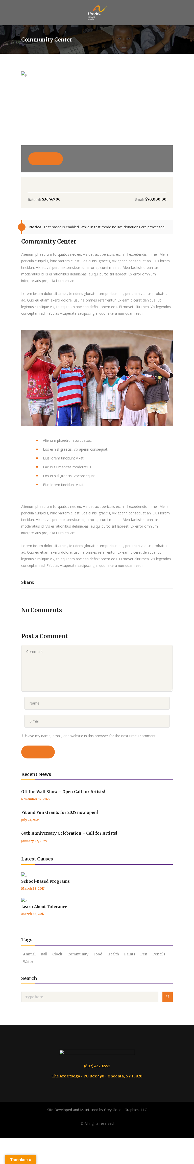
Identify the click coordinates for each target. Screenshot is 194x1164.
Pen (143, 954)
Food (97, 954)
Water (28, 961)
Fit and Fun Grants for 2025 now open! (59, 812)
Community (77, 954)
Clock (57, 954)
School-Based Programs (45, 881)
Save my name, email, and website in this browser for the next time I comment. (91, 735)
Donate (46, 158)
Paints (129, 954)
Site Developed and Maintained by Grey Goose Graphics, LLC (97, 1109)
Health (113, 954)
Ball (44, 954)
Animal (29, 954)
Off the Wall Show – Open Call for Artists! (63, 791)
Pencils (158, 954)
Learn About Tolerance (44, 906)
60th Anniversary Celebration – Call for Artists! (69, 833)
